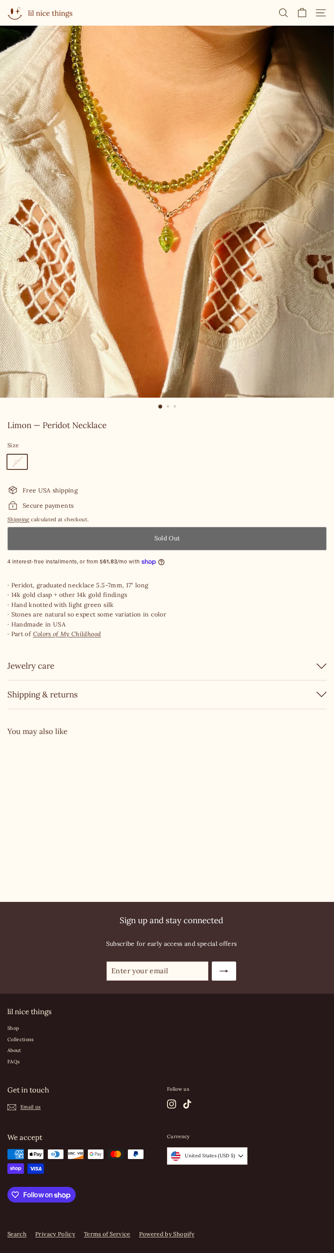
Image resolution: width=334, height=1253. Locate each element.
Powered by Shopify (166, 1234)
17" (17, 462)
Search (17, 1234)
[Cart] (302, 13)
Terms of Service (107, 1234)
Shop (13, 1028)
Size (13, 445)
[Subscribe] (224, 971)
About (14, 1050)
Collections (20, 1039)
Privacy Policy (55, 1234)
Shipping (18, 519)
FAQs (13, 1062)
